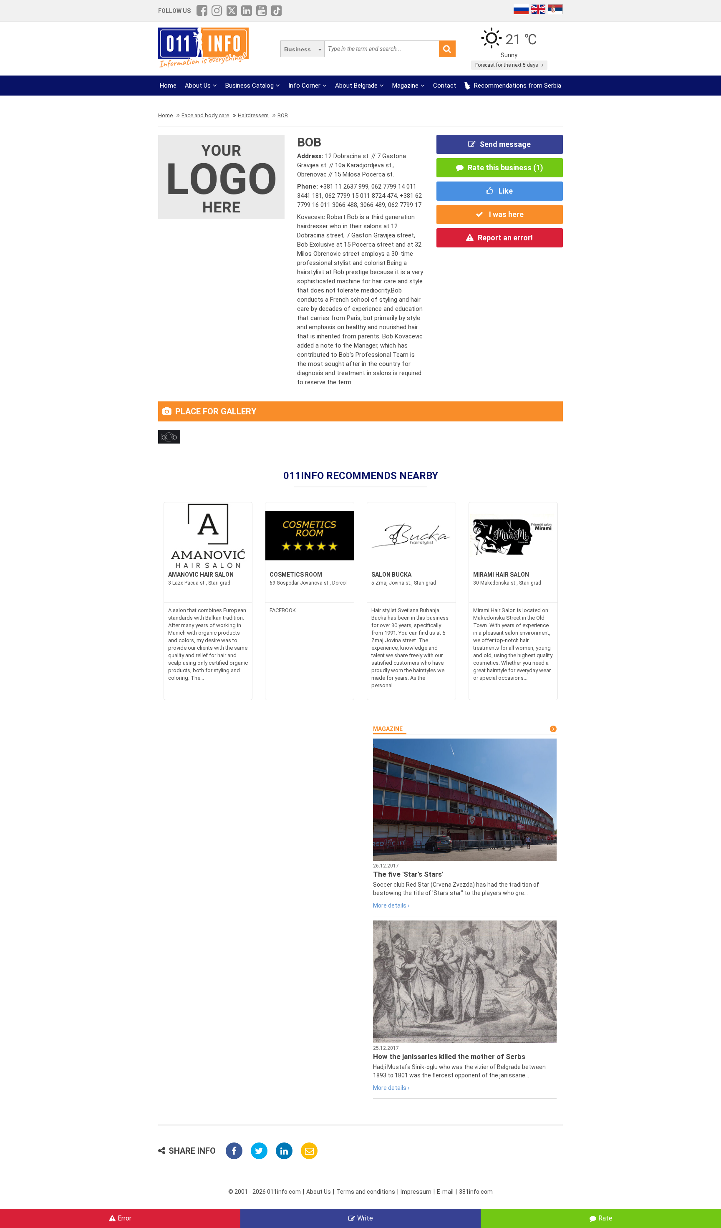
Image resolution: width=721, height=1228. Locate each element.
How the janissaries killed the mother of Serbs (449, 1056)
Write (365, 1218)
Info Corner (304, 85)
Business (297, 49)
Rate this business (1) (505, 167)
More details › (391, 905)
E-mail (445, 1191)
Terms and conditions (365, 1191)
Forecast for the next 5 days (507, 65)
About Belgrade (356, 85)
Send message (505, 144)
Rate (605, 1218)
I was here (505, 214)
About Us (198, 85)
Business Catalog (249, 85)
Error (124, 1218)
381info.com (476, 1191)
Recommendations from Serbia (516, 85)
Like (505, 191)
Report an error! (505, 237)
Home (168, 85)
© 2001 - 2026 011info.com (264, 1191)
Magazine (405, 85)
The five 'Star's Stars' (408, 874)
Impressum (416, 1191)
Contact (444, 85)
